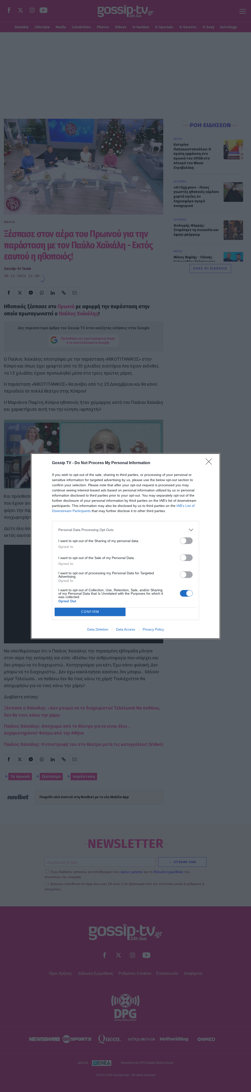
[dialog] (125, 546)
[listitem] (125, 529)
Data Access (125, 629)
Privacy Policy (153, 629)
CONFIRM (90, 612)
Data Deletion (97, 629)
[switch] (186, 540)
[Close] (210, 463)
